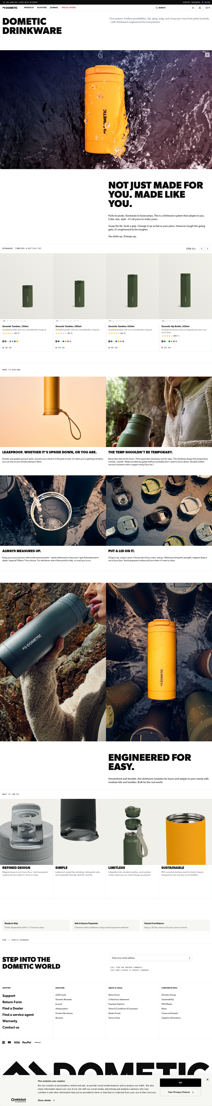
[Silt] (10, 341)
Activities (42, 7)
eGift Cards (61, 995)
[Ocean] (15, 341)
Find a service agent (18, 1015)
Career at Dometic (179, 1013)
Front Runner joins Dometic (19, 2)
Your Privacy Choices (179, 1092)
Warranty (9, 1021)
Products (29, 7)
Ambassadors (62, 1008)
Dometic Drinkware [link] (20, 940)
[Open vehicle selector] (192, 8)
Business (196, 2)
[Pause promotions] (4, 2)
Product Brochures (73, 1013)
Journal (54, 7)
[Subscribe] (189, 958)
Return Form (12, 1002)
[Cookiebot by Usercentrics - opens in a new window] (18, 1100)
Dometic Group (178, 994)
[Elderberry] (12, 341)
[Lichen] (3, 341)
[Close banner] (208, 1080)
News (173, 1008)
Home (4, 940)
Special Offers (69, 7)
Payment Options (125, 1004)
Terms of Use (114, 1018)
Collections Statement (118, 999)
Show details (44, 1100)
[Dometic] (10, 8)
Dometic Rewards (64, 999)
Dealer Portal (123, 1013)
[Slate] (5, 341)
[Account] (199, 8)
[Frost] (8, 341)
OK (180, 1082)
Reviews (59, 1018)
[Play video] (207, 54)
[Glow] (17, 341)
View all (191, 248)
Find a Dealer (12, 1008)
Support (186, 2)
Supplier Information (171, 1018)
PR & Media (176, 1004)
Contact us (10, 1027)
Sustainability (168, 999)
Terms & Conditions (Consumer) (123, 1008)
